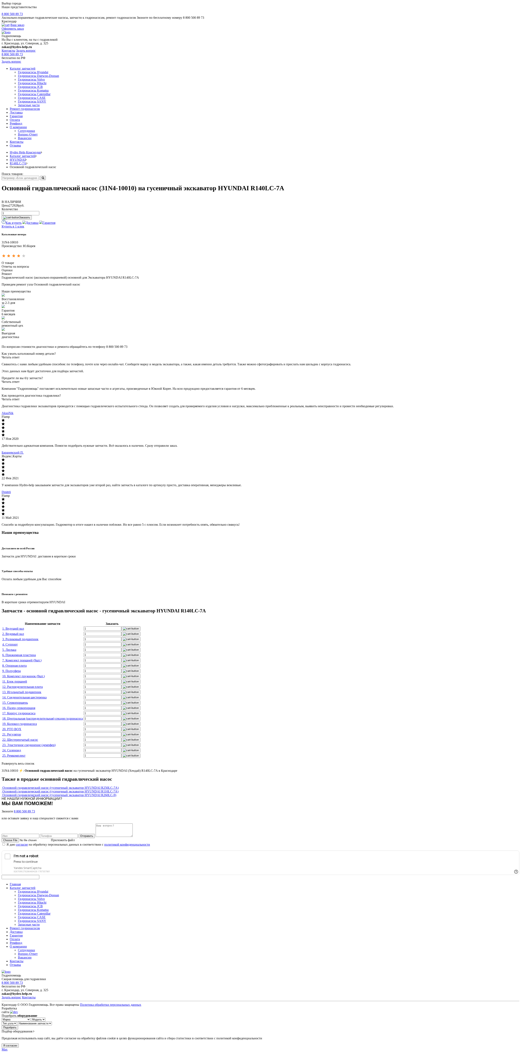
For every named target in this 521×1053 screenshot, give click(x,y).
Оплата (15, 120)
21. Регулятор (11, 734)
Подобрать (9, 1027)
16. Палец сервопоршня (18, 708)
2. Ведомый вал (13, 634)
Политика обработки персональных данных (110, 1004)
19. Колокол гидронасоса (19, 724)
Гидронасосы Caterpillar (34, 94)
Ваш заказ (17, 25)
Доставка (16, 112)
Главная (15, 884)
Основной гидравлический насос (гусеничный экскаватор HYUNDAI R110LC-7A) (60, 791)
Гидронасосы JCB (30, 87)
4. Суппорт (10, 644)
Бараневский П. (13, 452)
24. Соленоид (11, 750)
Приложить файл (63, 840)
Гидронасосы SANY (32, 101)
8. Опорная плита (14, 665)
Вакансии (25, 138)
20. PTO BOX (11, 729)
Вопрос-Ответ (28, 134)
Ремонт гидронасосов (25, 109)
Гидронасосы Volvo (31, 79)
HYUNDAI (17, 159)
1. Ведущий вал (13, 628)
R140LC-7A (18, 163)
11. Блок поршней (14, 681)
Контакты (8, 50)
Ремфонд (16, 123)
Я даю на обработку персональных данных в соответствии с (78, 844)
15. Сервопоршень (15, 702)
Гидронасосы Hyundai (33, 72)
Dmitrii (6, 492)
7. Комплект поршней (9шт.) (22, 660)
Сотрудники (26, 130)
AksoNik (7, 413)
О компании (18, 127)
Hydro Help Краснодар (25, 152)
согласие (22, 844)
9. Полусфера (11, 671)
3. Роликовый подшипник (20, 639)
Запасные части (29, 105)
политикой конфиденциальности (127, 844)
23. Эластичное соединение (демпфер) (29, 745)
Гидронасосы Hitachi (32, 83)
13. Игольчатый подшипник (21, 692)
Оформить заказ (13, 28)
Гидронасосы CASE (32, 98)
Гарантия (16, 116)
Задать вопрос (26, 50)
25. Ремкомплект (13, 755)
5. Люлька (9, 649)
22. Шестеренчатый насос (20, 739)
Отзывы (15, 145)
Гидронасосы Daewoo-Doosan (38, 76)
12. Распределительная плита (22, 686)
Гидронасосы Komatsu (33, 90)
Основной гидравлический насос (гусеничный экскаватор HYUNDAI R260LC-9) (59, 795)
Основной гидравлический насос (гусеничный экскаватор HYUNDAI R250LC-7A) (60, 787)
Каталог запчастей (22, 68)
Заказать (24, 217)
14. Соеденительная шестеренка (24, 697)
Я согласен (10, 1045)
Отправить (86, 835)
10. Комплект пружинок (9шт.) (23, 676)
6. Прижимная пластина (19, 655)
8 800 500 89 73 (12, 14)
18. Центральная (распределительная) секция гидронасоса (42, 718)
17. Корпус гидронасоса (18, 713)
